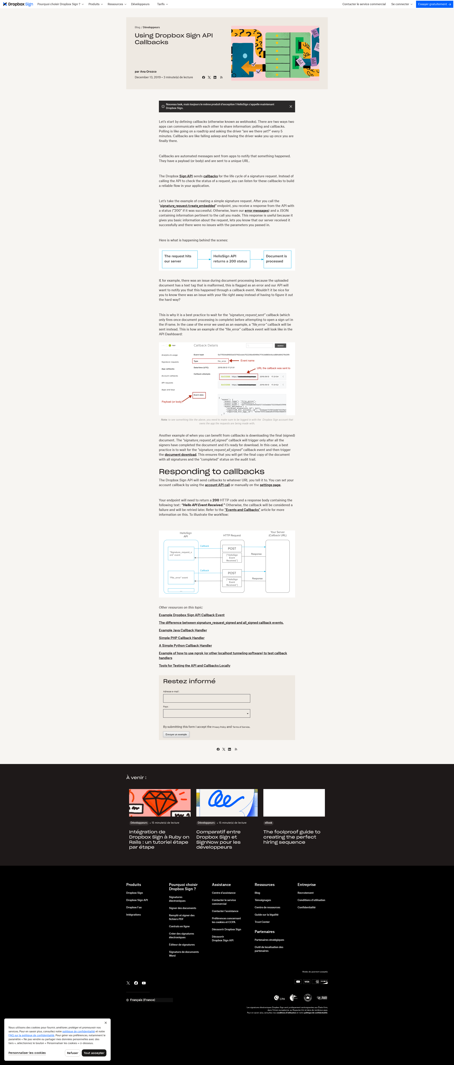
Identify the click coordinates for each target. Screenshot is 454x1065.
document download (180, 454)
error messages (256, 210)
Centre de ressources (267, 907)
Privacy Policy (219, 727)
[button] (60, 4)
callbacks (210, 176)
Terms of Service (241, 727)
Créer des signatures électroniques (181, 936)
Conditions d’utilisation (311, 900)
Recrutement (306, 893)
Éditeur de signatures (182, 945)
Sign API (186, 176)
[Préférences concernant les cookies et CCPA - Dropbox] (57, 1040)
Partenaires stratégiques (269, 940)
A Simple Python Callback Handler (185, 645)
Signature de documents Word (184, 954)
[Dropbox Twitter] (128, 983)
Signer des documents (182, 908)
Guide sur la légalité (266, 915)
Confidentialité (306, 907)
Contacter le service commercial (364, 4)
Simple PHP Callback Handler (181, 638)
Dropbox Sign (134, 893)
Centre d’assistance (224, 893)
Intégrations (133, 915)
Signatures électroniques (177, 899)
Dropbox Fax (134, 907)
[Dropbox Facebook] (136, 983)
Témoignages (263, 900)
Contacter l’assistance (225, 911)
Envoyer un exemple (176, 734)
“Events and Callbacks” (242, 509)
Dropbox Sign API (137, 900)
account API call (217, 485)
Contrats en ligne (179, 926)
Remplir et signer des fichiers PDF (182, 917)
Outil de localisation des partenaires (269, 949)
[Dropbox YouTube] (144, 983)
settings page (270, 485)
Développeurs (140, 4)
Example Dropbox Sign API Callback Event (192, 615)
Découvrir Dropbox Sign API (222, 939)
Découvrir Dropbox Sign (226, 929)
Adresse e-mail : (171, 692)
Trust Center (262, 922)
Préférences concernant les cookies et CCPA (226, 920)
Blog (137, 27)
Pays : (166, 707)
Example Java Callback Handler (183, 630)
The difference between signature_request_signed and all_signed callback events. (221, 622)
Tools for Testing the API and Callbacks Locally (194, 665)
